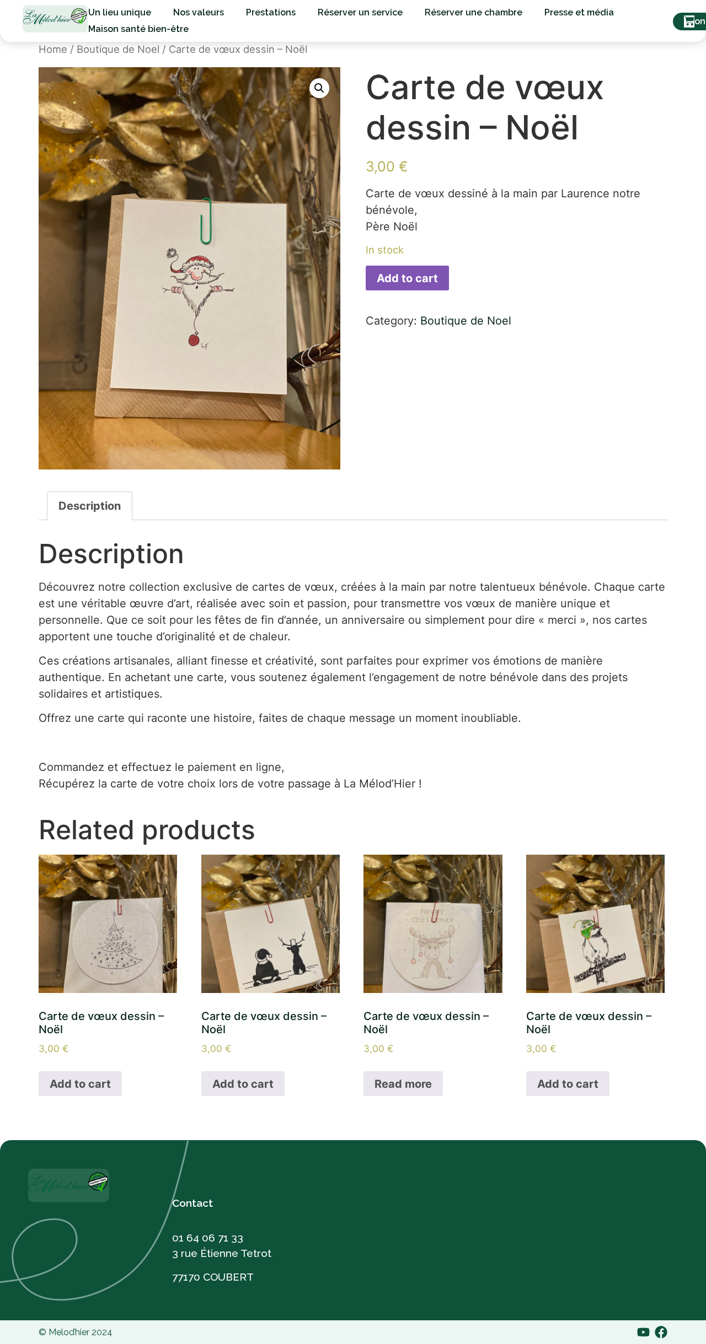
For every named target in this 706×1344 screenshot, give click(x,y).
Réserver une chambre (473, 12)
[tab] (89, 506)
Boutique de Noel (118, 49)
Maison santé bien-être (138, 29)
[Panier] (689, 21)
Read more (403, 1084)
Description (89, 505)
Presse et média (579, 12)
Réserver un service (360, 12)
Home (53, 49)
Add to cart (407, 278)
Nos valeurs (198, 12)
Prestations (271, 12)
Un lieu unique (119, 12)
